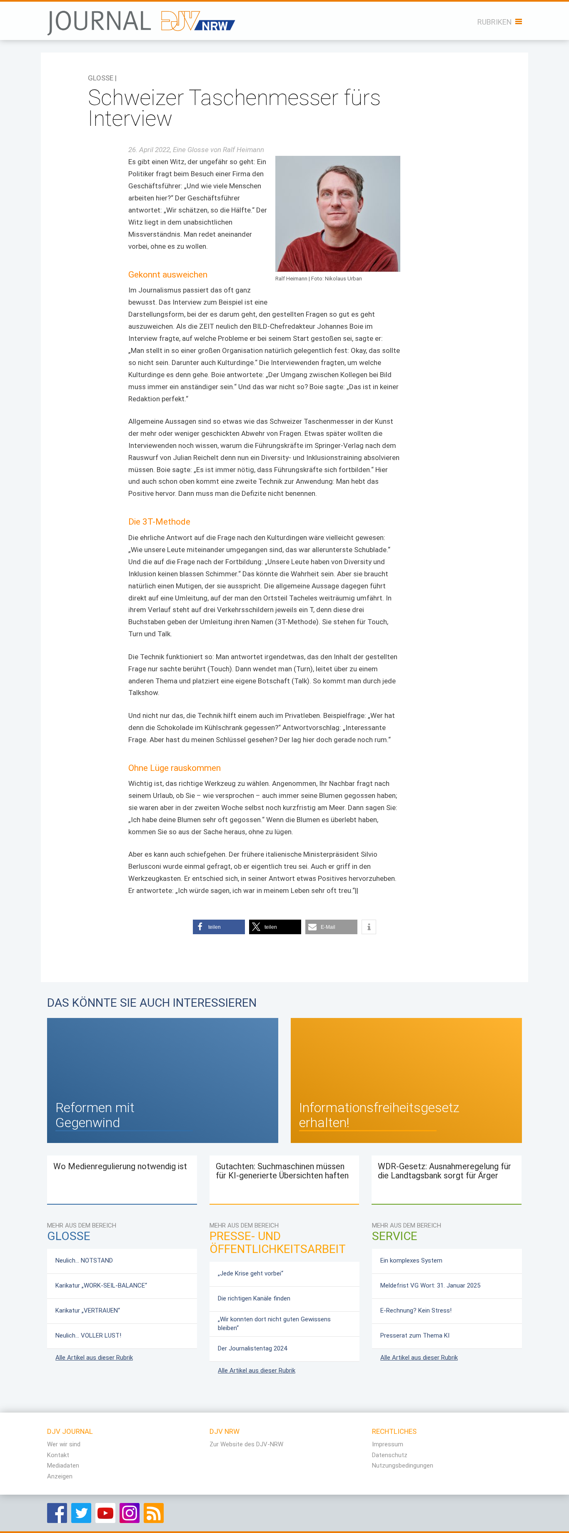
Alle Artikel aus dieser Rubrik (94, 1357)
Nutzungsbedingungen (402, 1465)
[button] (219, 927)
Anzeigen (59, 1476)
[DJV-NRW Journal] (142, 18)
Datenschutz (389, 1455)
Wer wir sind (63, 1444)
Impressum (387, 1444)
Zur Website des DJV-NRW (246, 1444)
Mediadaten (63, 1465)
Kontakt (58, 1455)
